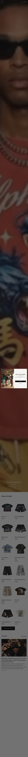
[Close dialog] (26, 369)
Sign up (21, 381)
